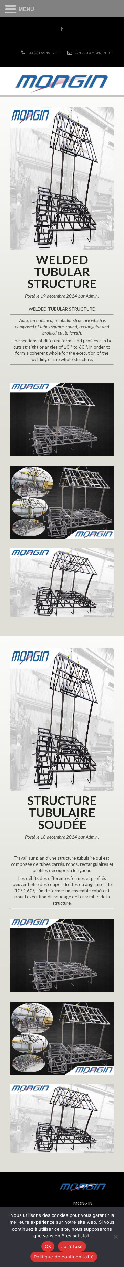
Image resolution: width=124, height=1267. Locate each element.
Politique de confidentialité (64, 1256)
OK (48, 1246)
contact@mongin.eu (93, 52)
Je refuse (72, 1246)
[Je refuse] (115, 1236)
